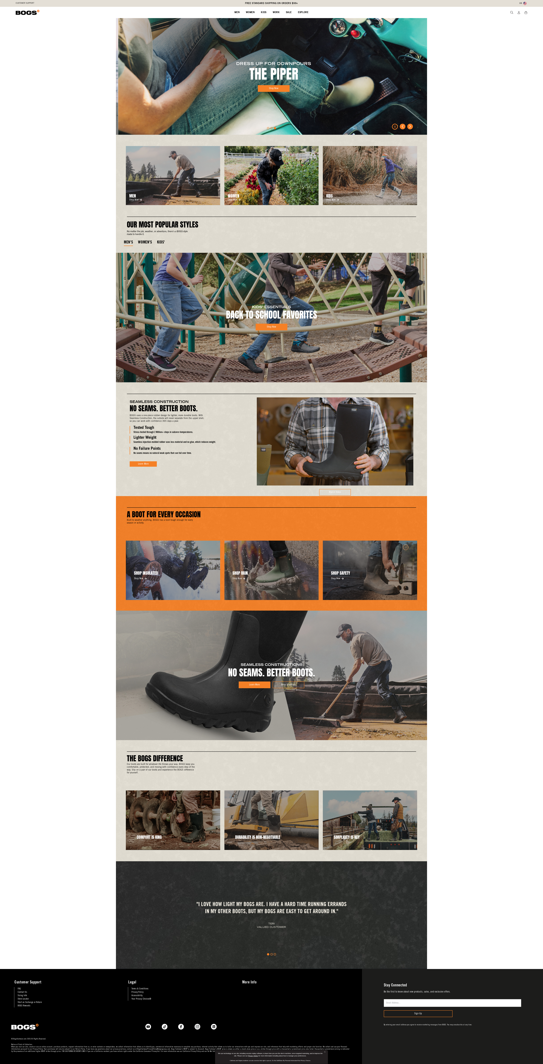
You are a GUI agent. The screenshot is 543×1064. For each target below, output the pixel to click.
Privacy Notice (253, 1056)
